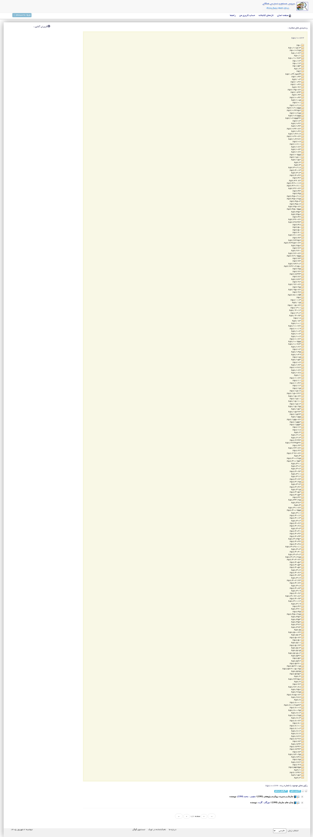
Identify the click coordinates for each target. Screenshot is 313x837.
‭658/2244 (295, 440)
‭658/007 (296, 336)
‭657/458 (296, 214)
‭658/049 (296, 354)
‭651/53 (296, 66)
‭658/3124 (295, 479)
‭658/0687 (295, 367)
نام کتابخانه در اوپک (157, 829)
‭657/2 (297, 162)
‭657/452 (296, 212)
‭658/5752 (295, 674)
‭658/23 (296, 445)
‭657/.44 (296, 95)
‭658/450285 (294, 614)
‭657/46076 (294, 219)
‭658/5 (297, 630)
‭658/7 (297, 681)
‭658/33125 (294, 500)
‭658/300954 (294, 461)
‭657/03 (296, 121)
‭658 (298, 297)
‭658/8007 (295, 707)
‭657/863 (296, 279)
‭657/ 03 (296, 79)
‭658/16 (296, 427)
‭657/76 (296, 271)
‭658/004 (296, 334)
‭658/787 (296, 697)
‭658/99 (296, 765)
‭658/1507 (295, 391)
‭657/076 (296, 152)
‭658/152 (296, 409)
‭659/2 (297, 778)
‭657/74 (296, 261)
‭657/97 (296, 292)
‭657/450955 (294, 209)
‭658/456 (296, 622)
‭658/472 (296, 624)
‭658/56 (296, 658)
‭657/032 (296, 123)
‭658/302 (296, 466)
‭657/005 (296, 100)
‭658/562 (296, 661)
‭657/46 (296, 217)
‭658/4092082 (293, 596)
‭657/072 (296, 147)
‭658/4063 (295, 575)
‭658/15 (296, 388)
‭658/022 (296, 347)
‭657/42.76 (295, 180)
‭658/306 (296, 468)
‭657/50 (296, 227)
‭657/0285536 (293, 118)
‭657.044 (296, 76)
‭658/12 (296, 385)
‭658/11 (296, 380)
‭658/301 (296, 463)
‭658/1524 (295, 414)
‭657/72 (296, 248)
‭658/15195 (294, 406)
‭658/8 (297, 700)
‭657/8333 (295, 274)
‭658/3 (297, 456)
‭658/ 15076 (294, 305)
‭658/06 (296, 362)
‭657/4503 (295, 201)
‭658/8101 (295, 726)
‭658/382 (296, 502)
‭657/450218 (294, 196)
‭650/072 (296, 53)
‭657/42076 (294, 188)
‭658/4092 (295, 593)
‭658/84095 (294, 754)
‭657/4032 (295, 175)
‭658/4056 (295, 567)
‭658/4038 (295, 544)
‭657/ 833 (295, 92)
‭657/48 (296, 224)
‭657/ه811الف (294, 295)
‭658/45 (296, 611)
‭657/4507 (295, 204)
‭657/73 (296, 258)
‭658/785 (296, 692)
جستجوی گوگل (138, 829)
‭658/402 (296, 521)
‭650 (298, 45)
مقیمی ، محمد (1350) (246, 796)
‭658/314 (296, 484)
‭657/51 (296, 230)
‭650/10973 (294, 58)
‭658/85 (296, 759)
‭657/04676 (294, 139)
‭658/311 (296, 474)
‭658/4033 (295, 536)
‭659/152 (296, 775)
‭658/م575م (294, 767)
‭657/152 (296, 160)
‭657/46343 (294, 222)
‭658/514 (296, 648)
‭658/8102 (295, 728)
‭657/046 (296, 131)
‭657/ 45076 (294, 90)
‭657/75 (296, 269)
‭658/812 (296, 731)
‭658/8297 (295, 739)
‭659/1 (297, 770)
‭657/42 (296, 178)
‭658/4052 (295, 562)
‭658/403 (296, 528)
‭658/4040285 (293, 557)
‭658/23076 (294, 448)
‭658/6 (297, 676)
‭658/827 (296, 736)
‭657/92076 (294, 284)
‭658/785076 (294, 695)
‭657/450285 (294, 199)
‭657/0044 (295, 97)
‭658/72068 (294, 687)
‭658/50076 (294, 632)
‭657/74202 (294, 263)
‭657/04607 (294, 134)
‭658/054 (296, 359)
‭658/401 (296, 513)
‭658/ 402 (295, 313)
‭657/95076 (294, 289)
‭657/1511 (295, 157)
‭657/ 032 (295, 82)
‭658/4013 (295, 518)
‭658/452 (296, 617)
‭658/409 (296, 591)
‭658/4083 (295, 588)
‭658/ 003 (295, 300)
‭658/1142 (295, 383)
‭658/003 (296, 331)
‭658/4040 (295, 552)
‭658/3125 (295, 482)
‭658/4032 (295, 533)
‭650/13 (296, 61)
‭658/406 (296, 570)
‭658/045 (296, 352)
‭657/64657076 (292, 243)
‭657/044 (296, 126)
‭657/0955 (295, 154)
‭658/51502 (294, 653)
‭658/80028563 (292, 705)
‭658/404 (296, 549)
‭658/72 (296, 684)
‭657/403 (296, 173)
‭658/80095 (294, 710)
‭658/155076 (294, 419)
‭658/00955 (294, 341)
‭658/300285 (294, 458)
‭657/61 (296, 232)
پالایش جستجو (280, 791)
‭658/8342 (295, 746)
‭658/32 (296, 497)
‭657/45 (296, 193)
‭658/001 (296, 323)
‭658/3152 (295, 492)
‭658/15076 (294, 396)
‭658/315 (296, 489)
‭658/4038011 (293, 546)
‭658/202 (296, 435)
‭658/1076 (295, 378)
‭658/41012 (294, 601)
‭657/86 (296, 276)
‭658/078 (296, 373)
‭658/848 (296, 757)
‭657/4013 (295, 170)
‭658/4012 (295, 515)
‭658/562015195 (291, 669)
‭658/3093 (295, 471)
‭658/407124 (294, 580)
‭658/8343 (295, 749)
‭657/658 (296, 245)
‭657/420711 (294, 185)
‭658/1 (297, 375)
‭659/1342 (295, 772)
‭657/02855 (294, 115)
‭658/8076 (295, 720)
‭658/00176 (294, 326)
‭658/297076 (294, 453)
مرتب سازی (294, 791)
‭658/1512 (295, 404)
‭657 (298, 71)
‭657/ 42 (296, 87)
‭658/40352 (294, 539)
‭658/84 (296, 752)
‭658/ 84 (296, 321)
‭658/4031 (295, 531)
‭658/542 (296, 656)
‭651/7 (297, 68)
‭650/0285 (295, 50)
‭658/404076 (294, 559)
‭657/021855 (294, 108)
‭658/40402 (294, 554)
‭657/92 (296, 282)
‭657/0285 (295, 113)
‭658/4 (297, 505)
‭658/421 (296, 609)
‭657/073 (296, 149)
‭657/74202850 (292, 266)
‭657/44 (296, 191)
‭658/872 (296, 762)
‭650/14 (296, 63)
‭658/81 (296, 723)
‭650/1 (297, 55)
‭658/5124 (295, 645)
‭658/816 (296, 733)
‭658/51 (296, 640)
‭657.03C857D (293, 74)
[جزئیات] (302, 796)
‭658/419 (296, 604)
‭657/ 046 (295, 84)
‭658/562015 (294, 666)
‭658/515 (296, 650)
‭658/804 (296, 718)
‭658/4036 (295, 541)
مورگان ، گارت (264, 802)
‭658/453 (296, 619)
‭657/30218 (294, 167)
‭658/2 (297, 432)
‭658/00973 (294, 344)
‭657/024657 (294, 110)
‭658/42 (296, 606)
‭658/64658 (294, 679)
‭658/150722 (294, 393)
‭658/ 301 (295, 308)
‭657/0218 (295, 105)
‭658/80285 (294, 715)
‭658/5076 (295, 637)
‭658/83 (296, 741)
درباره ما (172, 829)
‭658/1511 (295, 398)
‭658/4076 (295, 583)
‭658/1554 (295, 424)
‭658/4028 (295, 526)
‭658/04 (296, 349)
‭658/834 (296, 744)
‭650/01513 (294, 48)
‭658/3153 (295, 495)
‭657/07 (296, 141)
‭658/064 (296, 365)
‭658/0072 (295, 339)
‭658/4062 (295, 572)
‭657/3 (297, 165)
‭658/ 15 (296, 302)
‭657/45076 (294, 206)
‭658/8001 (295, 702)
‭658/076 (296, 370)
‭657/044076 (294, 129)
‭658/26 (296, 450)
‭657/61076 (294, 235)
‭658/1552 (295, 422)
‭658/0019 (295, 328)
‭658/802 (296, 713)
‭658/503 (296, 635)
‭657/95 (296, 287)
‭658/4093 (295, 598)
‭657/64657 (294, 240)
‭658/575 (296, 671)
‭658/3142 (295, 487)
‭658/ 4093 (295, 315)
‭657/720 (296, 250)
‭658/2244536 (293, 443)
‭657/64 (296, 238)
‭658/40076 (294, 507)
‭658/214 (296, 437)
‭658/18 (296, 430)
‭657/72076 (294, 253)
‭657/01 (296, 102)
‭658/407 (296, 578)
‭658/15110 (294, 401)
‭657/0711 (295, 144)
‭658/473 (296, 627)
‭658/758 (296, 689)
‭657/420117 (294, 183)
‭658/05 (296, 357)
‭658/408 (296, 585)
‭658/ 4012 (295, 310)
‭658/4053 (295, 565)
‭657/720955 (294, 256)
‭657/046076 (294, 136)
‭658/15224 (294, 412)
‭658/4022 (295, 523)
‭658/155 (296, 417)
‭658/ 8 (297, 318)
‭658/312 (296, 476)
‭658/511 (296, 642)
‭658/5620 (295, 663)
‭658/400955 (294, 510)
